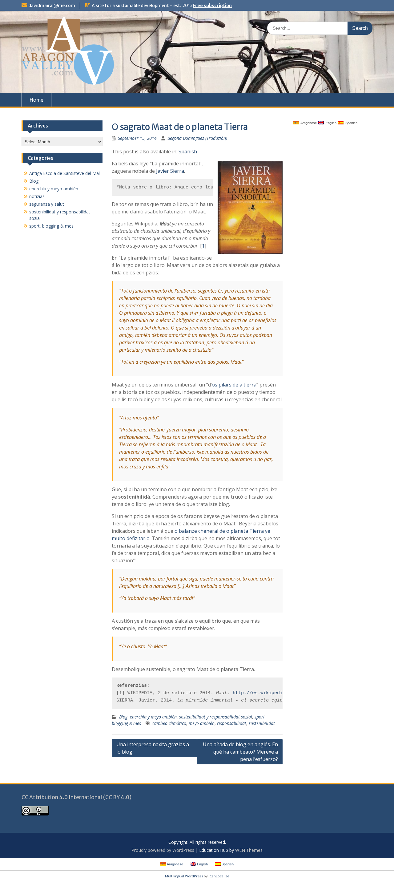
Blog (123, 717)
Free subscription (212, 5)
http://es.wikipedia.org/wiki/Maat (278, 693)
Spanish (188, 151)
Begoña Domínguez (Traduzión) (197, 138)
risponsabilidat (231, 723)
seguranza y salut (46, 204)
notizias (37, 196)
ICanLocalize (219, 876)
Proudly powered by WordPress (162, 850)
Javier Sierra (170, 171)
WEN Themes (249, 850)
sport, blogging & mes (51, 226)
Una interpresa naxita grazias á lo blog (152, 748)
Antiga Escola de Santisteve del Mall (65, 173)
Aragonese (308, 123)
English (330, 123)
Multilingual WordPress (184, 876)
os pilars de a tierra (234, 384)
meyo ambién (202, 723)
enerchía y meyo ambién (153, 717)
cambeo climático (169, 723)
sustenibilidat (262, 723)
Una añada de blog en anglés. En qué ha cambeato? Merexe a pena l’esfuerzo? (240, 752)
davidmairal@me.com (51, 5)
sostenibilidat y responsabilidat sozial (215, 717)
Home (36, 99)
